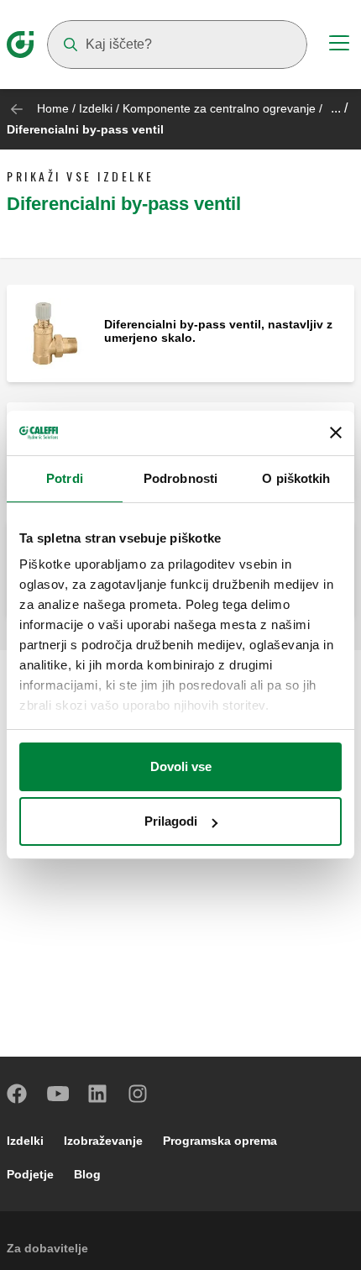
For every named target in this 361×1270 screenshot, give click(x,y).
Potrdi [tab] (64, 478)
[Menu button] (339, 45)
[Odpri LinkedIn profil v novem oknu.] (98, 1094)
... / (339, 108)
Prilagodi (170, 821)
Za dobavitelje (47, 1248)
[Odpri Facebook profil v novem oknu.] (18, 1094)
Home (53, 108)
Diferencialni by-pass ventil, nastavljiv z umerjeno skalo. (218, 331)
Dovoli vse (181, 766)
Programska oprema (220, 1140)
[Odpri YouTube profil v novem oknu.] (58, 1094)
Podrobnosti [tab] (180, 478)
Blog (87, 1174)
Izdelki (95, 108)
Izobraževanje (103, 1140)
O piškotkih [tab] (296, 478)
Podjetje (30, 1174)
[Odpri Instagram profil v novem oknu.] (138, 1094)
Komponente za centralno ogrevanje (219, 108)
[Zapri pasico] (336, 432)
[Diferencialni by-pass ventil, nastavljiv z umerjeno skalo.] (55, 332)
